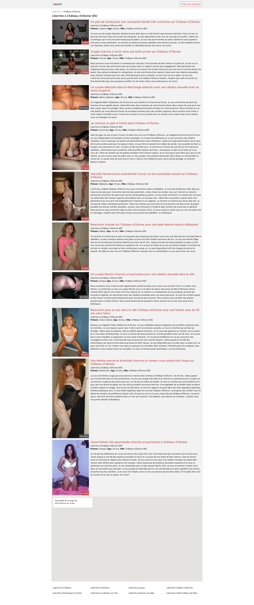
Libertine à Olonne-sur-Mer (141, 593)
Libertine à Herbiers (100, 587)
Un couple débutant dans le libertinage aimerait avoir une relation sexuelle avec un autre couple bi (144, 89)
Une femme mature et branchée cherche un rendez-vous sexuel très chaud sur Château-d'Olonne (142, 362)
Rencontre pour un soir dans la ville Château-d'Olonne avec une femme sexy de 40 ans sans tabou (144, 311)
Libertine (56, 11)
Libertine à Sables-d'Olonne (179, 587)
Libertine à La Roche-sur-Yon (104, 593)
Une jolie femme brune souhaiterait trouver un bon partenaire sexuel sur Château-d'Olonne (144, 175)
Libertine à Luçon (137, 587)
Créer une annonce (190, 4)
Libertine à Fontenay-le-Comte (67, 593)
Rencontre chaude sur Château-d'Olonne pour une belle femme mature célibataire (144, 224)
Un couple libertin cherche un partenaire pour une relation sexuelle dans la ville (142, 274)
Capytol (57, 4)
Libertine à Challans (62, 587)
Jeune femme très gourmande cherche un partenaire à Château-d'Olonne (138, 442)
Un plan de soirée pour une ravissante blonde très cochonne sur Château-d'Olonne (145, 21)
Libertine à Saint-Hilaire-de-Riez (181, 593)
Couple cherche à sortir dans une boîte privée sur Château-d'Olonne (135, 51)
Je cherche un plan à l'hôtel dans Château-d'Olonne (124, 123)
